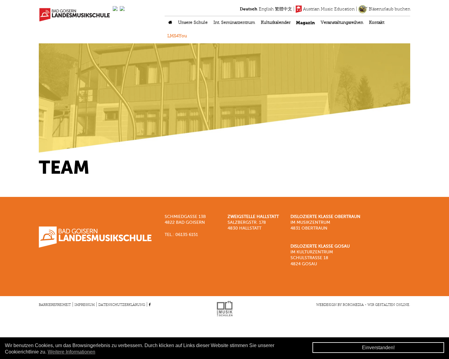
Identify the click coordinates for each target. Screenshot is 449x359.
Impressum (85, 305)
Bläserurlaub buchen (388, 9)
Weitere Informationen (71, 351)
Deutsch (248, 9)
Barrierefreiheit (55, 305)
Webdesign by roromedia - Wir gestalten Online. (363, 305)
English (266, 9)
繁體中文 (283, 9)
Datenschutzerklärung (121, 305)
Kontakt (376, 23)
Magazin (305, 23)
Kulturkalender (275, 23)
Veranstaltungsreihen (342, 23)
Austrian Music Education (328, 9)
